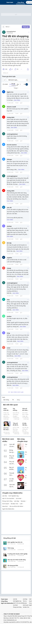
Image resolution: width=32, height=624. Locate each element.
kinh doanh (5, 503)
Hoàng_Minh (10, 117)
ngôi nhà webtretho (8, 509)
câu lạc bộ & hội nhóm (16, 506)
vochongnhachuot (11, 31)
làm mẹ (4, 496)
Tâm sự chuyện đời (10, 27)
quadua (9, 316)
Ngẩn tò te (10, 92)
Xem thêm (17, 100)
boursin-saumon (12, 145)
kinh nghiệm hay (14, 496)
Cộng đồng (20, 2)
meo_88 (9, 207)
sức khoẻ (18, 498)
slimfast (9, 226)
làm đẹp (16, 501)
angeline (9, 257)
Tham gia (26, 27)
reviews (23, 501)
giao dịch (5, 506)
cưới (21, 503)
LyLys (8, 348)
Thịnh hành (9, 2)
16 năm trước (10, 103)
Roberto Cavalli (11, 107)
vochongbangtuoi (12, 176)
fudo (8, 299)
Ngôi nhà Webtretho (7, 603)
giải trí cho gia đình (8, 498)
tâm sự (25, 601)
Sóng (8, 333)
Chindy (9, 268)
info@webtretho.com (12, 620)
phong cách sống (7, 501)
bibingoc (9, 159)
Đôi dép (9, 243)
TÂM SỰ (7, 27)
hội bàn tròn (14, 503)
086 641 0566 (27, 618)
